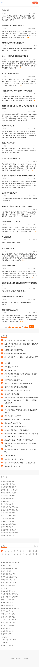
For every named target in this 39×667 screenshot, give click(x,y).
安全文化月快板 (6, 571)
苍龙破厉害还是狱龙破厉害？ (12, 158)
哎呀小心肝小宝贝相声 (8, 640)
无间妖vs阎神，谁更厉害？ (13, 416)
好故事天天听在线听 (8, 521)
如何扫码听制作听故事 (8, 535)
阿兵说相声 (5, 637)
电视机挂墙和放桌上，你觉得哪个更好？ (18, 430)
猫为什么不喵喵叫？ (11, 367)
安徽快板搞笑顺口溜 (8, 580)
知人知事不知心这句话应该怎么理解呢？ (18, 390)
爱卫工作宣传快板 (7, 611)
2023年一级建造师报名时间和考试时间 (15, 56)
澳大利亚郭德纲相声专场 (9, 594)
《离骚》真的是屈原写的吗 (13, 350)
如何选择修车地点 (8, 248)
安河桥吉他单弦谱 (7, 645)
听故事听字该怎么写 (8, 501)
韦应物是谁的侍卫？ (9, 143)
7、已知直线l (6, 237)
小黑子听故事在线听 (8, 513)
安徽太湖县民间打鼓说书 (9, 597)
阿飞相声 (4, 588)
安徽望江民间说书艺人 (8, 574)
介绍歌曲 (7, 363)
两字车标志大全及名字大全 (13, 380)
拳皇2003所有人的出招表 (12, 423)
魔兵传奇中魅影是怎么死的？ (14, 459)
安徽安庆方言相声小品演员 (10, 608)
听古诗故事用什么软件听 (9, 533)
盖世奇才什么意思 (10, 370)
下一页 (31, 326)
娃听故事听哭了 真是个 (8, 493)
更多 (35, 546)
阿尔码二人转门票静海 (8, 620)
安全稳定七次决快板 (8, 625)
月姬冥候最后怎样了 (9, 126)
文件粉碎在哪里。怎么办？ (11, 221)
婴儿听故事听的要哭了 (8, 530)
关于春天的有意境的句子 (10, 73)
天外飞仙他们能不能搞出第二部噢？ (16, 387)
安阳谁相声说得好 (7, 602)
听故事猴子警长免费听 (8, 487)
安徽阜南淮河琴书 (7, 634)
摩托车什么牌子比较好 (12, 394)
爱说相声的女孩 (6, 628)
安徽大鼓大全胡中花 (8, 617)
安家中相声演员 (6, 565)
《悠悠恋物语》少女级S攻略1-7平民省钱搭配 (17, 91)
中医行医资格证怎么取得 (10, 310)
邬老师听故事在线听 (8, 481)
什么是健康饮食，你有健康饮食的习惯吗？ (18, 340)
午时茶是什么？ (9, 456)
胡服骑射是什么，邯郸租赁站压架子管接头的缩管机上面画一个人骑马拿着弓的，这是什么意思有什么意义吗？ (21, 400)
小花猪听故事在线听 (8, 518)
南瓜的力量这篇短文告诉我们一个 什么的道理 (19, 463)
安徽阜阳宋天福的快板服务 (10, 562)
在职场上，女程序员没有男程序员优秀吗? (18, 383)
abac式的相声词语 (7, 605)
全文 (28, 37)
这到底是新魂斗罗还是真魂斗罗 (12, 296)
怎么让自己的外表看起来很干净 (15, 353)
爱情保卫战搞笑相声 (8, 600)
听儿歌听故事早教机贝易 (9, 510)
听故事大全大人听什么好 (9, 490)
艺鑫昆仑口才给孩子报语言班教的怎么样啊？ (17, 206)
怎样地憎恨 (5, 10)
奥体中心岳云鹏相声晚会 (9, 577)
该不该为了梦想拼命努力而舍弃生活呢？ (18, 419)
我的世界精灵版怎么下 (9, 193)
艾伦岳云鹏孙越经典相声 (9, 568)
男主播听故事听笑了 (8, 504)
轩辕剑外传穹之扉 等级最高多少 (12, 25)
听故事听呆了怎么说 (8, 484)
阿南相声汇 (5, 642)
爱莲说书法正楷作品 (8, 614)
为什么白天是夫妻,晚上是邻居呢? (15, 427)
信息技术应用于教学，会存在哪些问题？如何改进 (18, 175)
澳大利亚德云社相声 (8, 631)
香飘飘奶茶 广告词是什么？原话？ (16, 466)
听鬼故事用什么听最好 (8, 515)
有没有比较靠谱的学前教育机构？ (13, 43)
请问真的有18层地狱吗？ (12, 406)
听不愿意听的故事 (7, 527)
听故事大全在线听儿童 (8, 524)
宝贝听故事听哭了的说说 (9, 507)
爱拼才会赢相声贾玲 (8, 622)
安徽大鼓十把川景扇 (8, 585)
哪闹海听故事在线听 (8, 495)
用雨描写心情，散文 (9, 265)
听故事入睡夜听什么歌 (8, 498)
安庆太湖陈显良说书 (8, 591)
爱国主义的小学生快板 (8, 582)
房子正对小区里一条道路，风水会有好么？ (18, 440)
